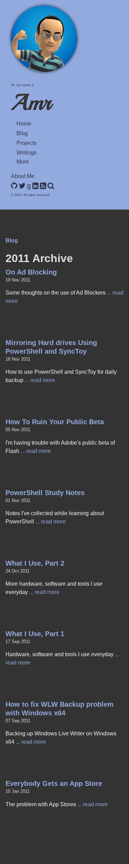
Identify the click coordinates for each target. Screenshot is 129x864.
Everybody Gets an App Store (54, 783)
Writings (26, 153)
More (23, 162)
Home (24, 124)
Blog (22, 133)
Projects (26, 143)
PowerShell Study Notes (45, 492)
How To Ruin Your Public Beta (55, 422)
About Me (22, 176)
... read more (40, 380)
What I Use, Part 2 (35, 563)
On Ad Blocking (31, 272)
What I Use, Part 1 (35, 634)
